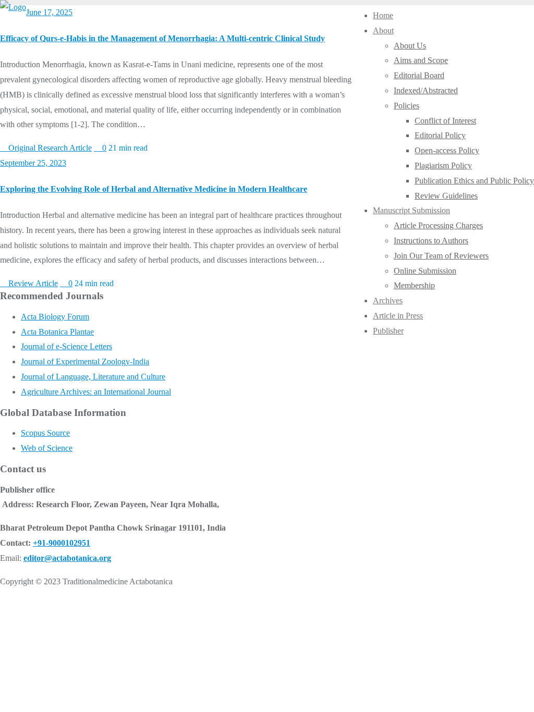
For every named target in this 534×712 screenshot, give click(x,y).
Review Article (32, 283)
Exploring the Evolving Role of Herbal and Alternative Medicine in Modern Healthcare (153, 189)
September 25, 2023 (33, 162)
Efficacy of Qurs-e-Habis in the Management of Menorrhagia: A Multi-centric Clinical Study (162, 38)
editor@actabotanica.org (67, 558)
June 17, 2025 (49, 12)
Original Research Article (49, 147)
